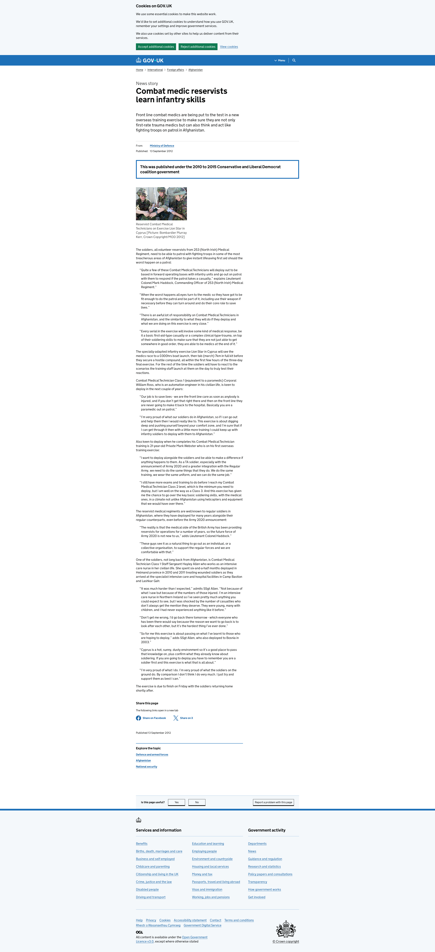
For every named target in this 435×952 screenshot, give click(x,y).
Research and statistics (264, 866)
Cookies (165, 920)
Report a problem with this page (273, 802)
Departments (257, 843)
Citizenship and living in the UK (157, 874)
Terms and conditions (239, 920)
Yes (180, 802)
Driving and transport (151, 897)
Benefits (141, 843)
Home (139, 69)
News (252, 851)
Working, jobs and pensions (211, 897)
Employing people (204, 851)
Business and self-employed (155, 859)
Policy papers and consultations (270, 874)
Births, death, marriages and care (159, 851)
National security (146, 766)
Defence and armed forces (152, 754)
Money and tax (202, 874)
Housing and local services (210, 866)
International (155, 69)
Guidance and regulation (265, 859)
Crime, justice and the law (154, 882)
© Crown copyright (286, 941)
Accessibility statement (190, 920)
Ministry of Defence (162, 145)
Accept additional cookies (156, 47)
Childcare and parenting (153, 866)
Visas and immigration (207, 889)
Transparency (257, 882)
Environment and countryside (212, 859)
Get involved (256, 897)
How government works (264, 889)
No (200, 802)
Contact (215, 920)
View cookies (229, 46)
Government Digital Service (202, 925)
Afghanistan (195, 69)
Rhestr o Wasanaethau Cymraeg (158, 925)
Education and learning (208, 843)
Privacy (151, 920)
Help (139, 920)
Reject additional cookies (198, 47)
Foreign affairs (175, 69)
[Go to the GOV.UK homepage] (149, 60)
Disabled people (147, 889)
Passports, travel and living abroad (216, 882)
